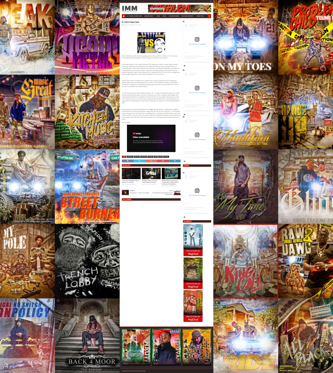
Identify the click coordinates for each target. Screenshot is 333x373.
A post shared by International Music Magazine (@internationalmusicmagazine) (206, 62)
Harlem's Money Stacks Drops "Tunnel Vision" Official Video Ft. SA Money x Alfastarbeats (170, 182)
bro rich (137, 156)
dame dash (143, 156)
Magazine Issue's (149, 16)
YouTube (166, 156)
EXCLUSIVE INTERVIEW (174, 16)
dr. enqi (150, 156)
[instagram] (210, 1)
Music (158, 16)
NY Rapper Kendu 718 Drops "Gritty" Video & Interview (149, 181)
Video (160, 156)
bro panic (129, 156)
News (155, 156)
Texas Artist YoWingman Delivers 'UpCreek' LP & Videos (130, 181)
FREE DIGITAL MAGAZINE (187, 16)
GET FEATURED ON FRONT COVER (134, 16)
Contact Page (200, 16)
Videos (164, 16)
